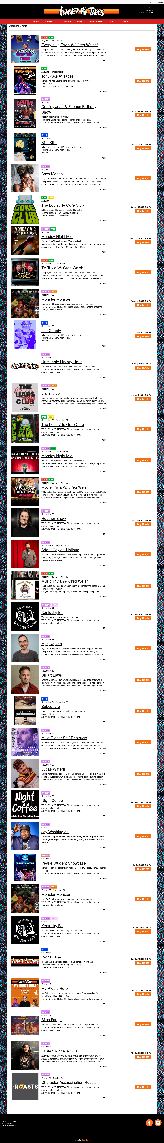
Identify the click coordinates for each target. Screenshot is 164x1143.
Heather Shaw (53, 518)
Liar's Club (50, 393)
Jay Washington (55, 831)
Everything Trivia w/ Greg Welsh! (69, 44)
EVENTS (49, 21)
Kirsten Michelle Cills (59, 1051)
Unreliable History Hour (61, 361)
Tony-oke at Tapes (57, 76)
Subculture (50, 706)
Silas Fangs (51, 1019)
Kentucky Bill (52, 612)
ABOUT (111, 21)
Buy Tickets (143, 115)
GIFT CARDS (96, 21)
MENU (80, 21)
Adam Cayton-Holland (60, 549)
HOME (36, 21)
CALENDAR (65, 21)
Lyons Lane (51, 957)
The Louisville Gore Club (62, 205)
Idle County (51, 330)
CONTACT (126, 21)
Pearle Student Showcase (63, 863)
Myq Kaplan (51, 643)
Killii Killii (49, 142)
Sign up (152, 2)
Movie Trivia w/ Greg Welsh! (65, 487)
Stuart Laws (51, 675)
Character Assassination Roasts (68, 1082)
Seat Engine (86, 1140)
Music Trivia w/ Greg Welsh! (65, 581)
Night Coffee (52, 800)
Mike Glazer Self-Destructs (64, 737)
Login (160, 2)
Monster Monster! (56, 299)
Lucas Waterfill (54, 769)
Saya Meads (52, 173)
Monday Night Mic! (57, 236)
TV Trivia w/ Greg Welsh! (62, 267)
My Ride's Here (54, 988)
